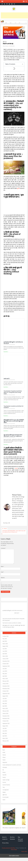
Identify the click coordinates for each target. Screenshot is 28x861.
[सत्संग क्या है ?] (8, 615)
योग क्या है (5, 528)
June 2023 (5, 671)
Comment (3, 548)
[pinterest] (7, 4)
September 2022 (6, 693)
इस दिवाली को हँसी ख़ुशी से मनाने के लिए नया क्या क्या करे (13, 342)
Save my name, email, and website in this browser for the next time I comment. (7, 587)
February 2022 (6, 711)
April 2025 (5, 641)
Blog (19, 837)
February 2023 (6, 681)
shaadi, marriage (6, 779)
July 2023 (5, 668)
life (3, 769)
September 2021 (6, 723)
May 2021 (5, 733)
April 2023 (5, 676)
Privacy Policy (5, 842)
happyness (5, 762)
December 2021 (6, 716)
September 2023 (6, 666)
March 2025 (5, 643)
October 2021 (5, 721)
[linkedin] (9, 4)
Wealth (4, 792)
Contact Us (4, 839)
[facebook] (2, 4)
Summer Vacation (6, 784)
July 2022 (5, 698)
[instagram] (12, 4)
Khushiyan (5, 767)
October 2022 (5, 691)
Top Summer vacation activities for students (13, 406)
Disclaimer (12, 839)
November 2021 (6, 718)
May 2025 (5, 638)
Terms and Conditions (20, 840)
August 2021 (5, 726)
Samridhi (4, 774)
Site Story (12, 837)
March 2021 (5, 738)
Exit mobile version (14, 855)
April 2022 (5, 706)
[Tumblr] (14, 4)
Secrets (4, 777)
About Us (4, 837)
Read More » (6, 351)
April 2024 (5, 653)
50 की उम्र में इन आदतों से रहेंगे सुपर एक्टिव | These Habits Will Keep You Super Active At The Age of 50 (13, 531)
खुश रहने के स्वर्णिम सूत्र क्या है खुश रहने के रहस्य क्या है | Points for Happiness (13, 435)
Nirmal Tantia (5, 46)
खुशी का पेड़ (4, 41)
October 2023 (5, 663)
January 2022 (5, 713)
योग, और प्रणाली (5, 797)
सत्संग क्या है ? (7, 378)
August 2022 (5, 696)
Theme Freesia (14, 849)
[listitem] (12, 817)
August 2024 (5, 646)
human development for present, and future (12, 764)
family (4, 752)
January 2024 (5, 658)
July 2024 (5, 648)
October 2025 (5, 636)
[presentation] (23, 817)
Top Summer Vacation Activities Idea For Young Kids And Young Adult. (13, 392)
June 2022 (5, 701)
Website (3, 577)
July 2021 (5, 728)
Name (2, 566)
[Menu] (2, 1)
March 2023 (5, 678)
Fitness (4, 757)
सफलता (16, 468)
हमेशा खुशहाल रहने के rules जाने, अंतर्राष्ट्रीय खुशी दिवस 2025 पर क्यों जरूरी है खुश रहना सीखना (14, 421)
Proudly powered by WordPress (8, 848)
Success (4, 782)
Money (4, 772)
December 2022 (6, 686)
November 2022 (6, 688)
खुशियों (18, 188)
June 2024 (5, 651)
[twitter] (4, 4)
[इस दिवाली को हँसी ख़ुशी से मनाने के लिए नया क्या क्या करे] (8, 607)
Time (4, 787)
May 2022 (5, 703)
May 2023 (5, 673)
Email (2, 572)
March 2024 (5, 656)
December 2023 (6, 661)
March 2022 (5, 708)
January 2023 (5, 683)
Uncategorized (6, 789)
